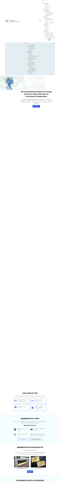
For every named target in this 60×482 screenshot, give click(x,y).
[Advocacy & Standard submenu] (35, 64)
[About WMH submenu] (48, 3)
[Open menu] (40, 21)
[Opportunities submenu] (32, 52)
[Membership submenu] (48, 10)
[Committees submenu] (48, 31)
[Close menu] (43, 1)
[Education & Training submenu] (35, 45)
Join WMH (36, 106)
